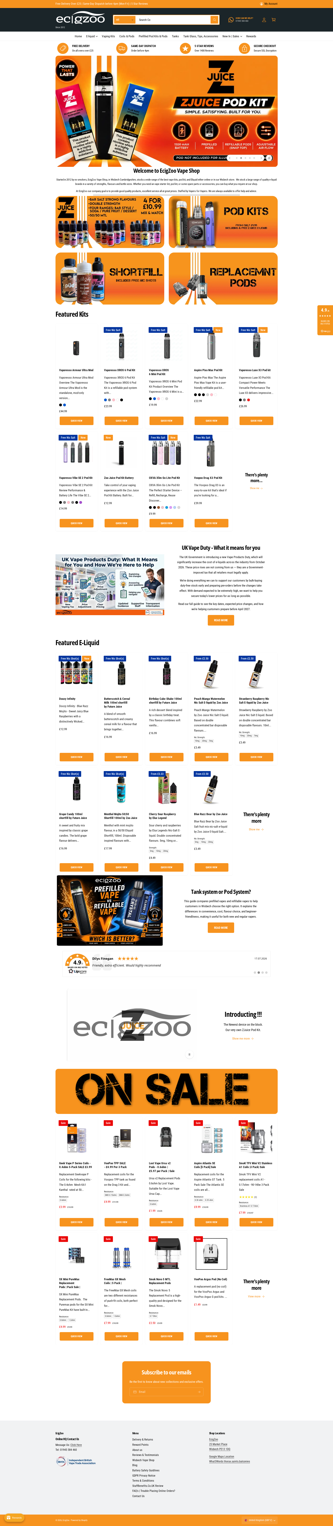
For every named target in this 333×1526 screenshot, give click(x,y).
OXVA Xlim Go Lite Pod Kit (164, 478)
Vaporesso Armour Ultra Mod (76, 370)
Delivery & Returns (142, 1439)
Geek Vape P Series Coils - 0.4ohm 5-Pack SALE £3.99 (75, 1165)
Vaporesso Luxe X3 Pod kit (255, 370)
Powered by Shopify (79, 1520)
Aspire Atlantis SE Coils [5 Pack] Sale (205, 1165)
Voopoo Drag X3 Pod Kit (208, 478)
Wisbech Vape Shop (143, 1460)
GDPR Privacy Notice (143, 1475)
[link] (166, 964)
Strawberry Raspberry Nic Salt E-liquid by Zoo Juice (254, 700)
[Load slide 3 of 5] (245, 158)
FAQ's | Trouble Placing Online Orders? (153, 1491)
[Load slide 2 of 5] (241, 158)
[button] (92, 36)
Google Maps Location (221, 1456)
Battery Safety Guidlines (145, 1470)
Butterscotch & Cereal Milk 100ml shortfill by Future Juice (117, 702)
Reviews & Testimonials (145, 1455)
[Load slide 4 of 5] (250, 158)
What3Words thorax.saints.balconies (229, 1461)
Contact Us (138, 1496)
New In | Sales (231, 36)
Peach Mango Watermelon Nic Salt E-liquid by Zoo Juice (211, 700)
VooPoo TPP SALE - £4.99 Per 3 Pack (115, 1165)
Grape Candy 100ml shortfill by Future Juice (73, 816)
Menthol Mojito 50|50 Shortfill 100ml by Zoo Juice (120, 816)
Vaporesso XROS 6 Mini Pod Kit (159, 372)
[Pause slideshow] (269, 158)
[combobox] (177, 20)
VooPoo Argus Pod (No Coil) (210, 1279)
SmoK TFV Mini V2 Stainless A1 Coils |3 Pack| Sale (255, 1165)
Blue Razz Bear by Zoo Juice (210, 814)
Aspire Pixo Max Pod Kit (208, 370)
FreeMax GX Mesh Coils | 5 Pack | (115, 1281)
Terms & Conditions (143, 1480)
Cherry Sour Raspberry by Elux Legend (162, 816)
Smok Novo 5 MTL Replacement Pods (160, 1281)
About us (137, 1450)
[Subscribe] (199, 1392)
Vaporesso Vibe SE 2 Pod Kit (75, 478)
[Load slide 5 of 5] (254, 158)
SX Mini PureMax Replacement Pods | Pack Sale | (69, 1283)
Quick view (76, 420)
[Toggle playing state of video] (189, 1054)
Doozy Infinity (67, 698)
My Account (271, 3)
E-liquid (90, 36)
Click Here (76, 1445)
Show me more (241, 1038)
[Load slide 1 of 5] (236, 158)
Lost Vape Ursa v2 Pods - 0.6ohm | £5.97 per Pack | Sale (161, 1167)
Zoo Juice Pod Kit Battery (119, 478)
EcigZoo (66, 1520)
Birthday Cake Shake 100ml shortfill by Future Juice (165, 700)
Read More (221, 620)
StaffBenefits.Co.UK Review (147, 1485)
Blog (134, 1465)
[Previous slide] (230, 158)
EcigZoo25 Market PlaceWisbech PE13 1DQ (219, 1444)
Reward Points (140, 1444)
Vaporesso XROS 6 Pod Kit (119, 370)
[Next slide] (261, 158)
